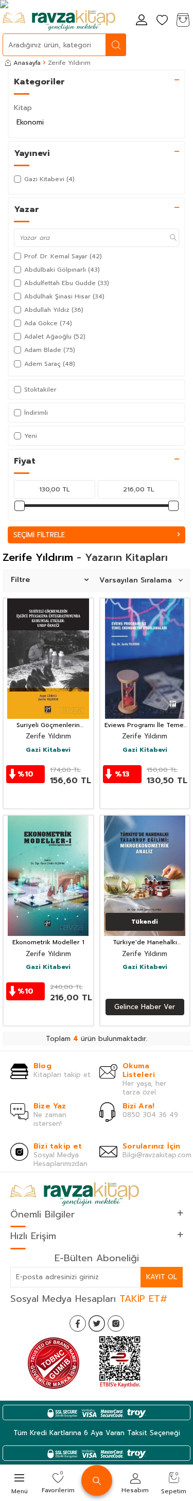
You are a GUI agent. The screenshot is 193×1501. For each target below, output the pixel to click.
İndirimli (36, 412)
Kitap (23, 107)
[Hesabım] (141, 20)
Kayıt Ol (161, 1277)
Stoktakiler (40, 389)
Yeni (30, 435)
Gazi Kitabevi (48, 750)
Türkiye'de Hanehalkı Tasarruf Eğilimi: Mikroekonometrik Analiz (145, 943)
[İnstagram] (116, 1323)
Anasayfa (27, 63)
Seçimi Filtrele (39, 535)
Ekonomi (30, 122)
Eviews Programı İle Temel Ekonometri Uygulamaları (144, 725)
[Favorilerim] (162, 20)
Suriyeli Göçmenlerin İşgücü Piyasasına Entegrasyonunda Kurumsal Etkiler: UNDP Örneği (48, 725)
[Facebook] (77, 1323)
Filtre (20, 579)
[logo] (59, 20)
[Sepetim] (182, 20)
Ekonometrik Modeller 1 (48, 943)
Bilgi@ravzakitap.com (156, 1155)
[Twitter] (97, 1323)
